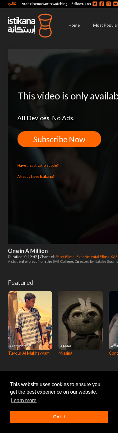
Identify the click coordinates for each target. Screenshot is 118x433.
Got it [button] (59, 416)
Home (74, 25)
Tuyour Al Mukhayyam (29, 353)
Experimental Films (93, 256)
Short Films (65, 256)
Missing (65, 353)
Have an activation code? (38, 165)
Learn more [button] (24, 400)
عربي (12, 2)
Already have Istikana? (35, 176)
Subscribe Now (59, 139)
